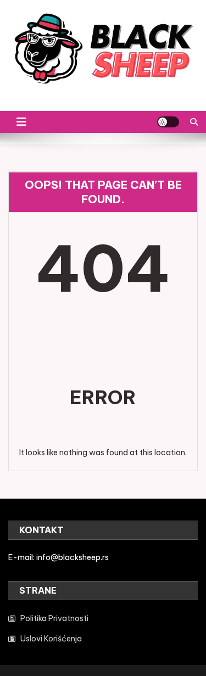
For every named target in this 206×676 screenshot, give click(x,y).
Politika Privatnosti (54, 618)
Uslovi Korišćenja (51, 639)
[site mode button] (168, 121)
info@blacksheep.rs (72, 557)
